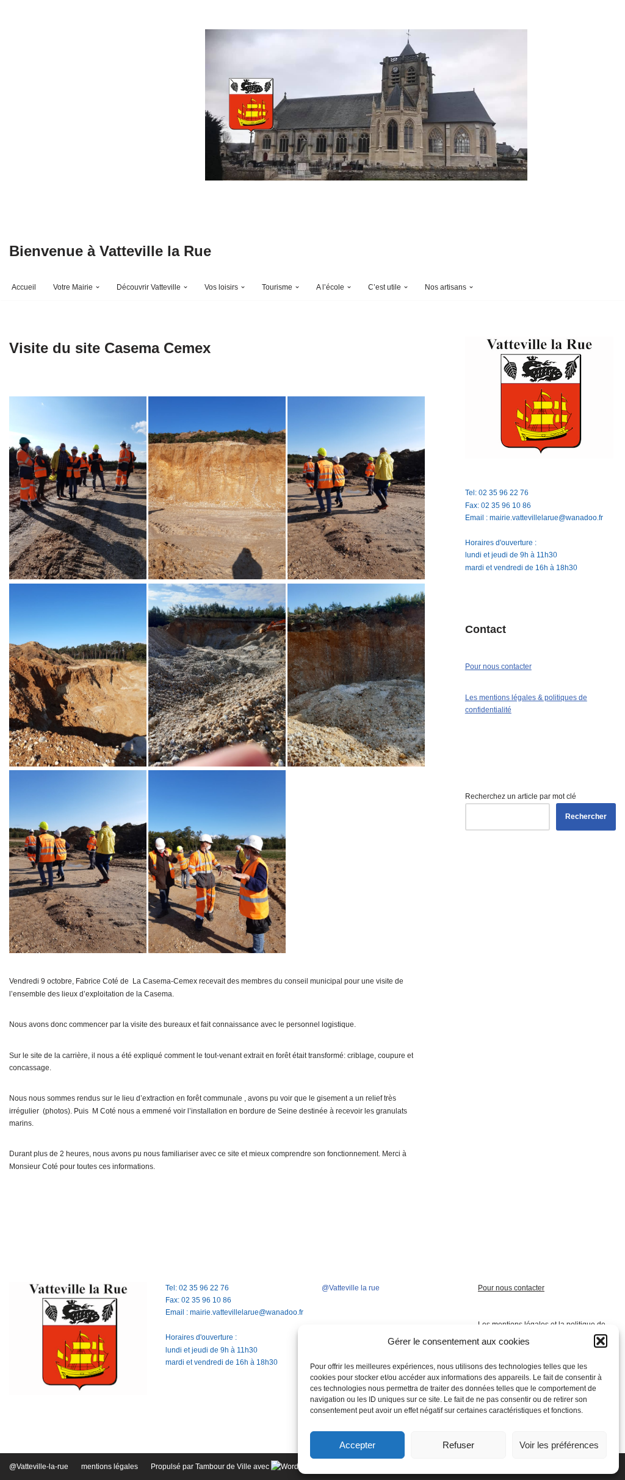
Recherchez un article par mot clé (520, 796)
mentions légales (109, 1466)
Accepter (357, 1445)
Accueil (24, 287)
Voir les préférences (559, 1445)
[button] (600, 1341)
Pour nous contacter (498, 666)
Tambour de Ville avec (233, 1466)
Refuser (458, 1445)
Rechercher (586, 816)
